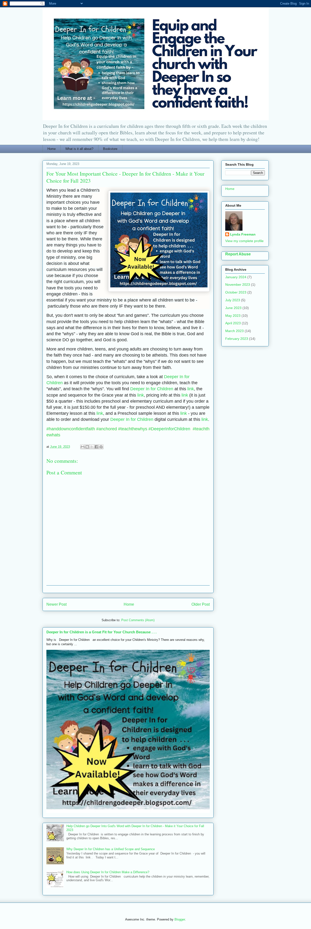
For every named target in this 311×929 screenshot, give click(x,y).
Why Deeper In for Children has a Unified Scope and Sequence (110, 849)
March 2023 (234, 331)
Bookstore (110, 149)
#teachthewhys (132, 428)
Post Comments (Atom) (138, 620)
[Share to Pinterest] (101, 446)
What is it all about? (79, 149)
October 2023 (235, 292)
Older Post (200, 604)
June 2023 (233, 308)
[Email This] (82, 446)
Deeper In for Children (151, 388)
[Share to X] (91, 446)
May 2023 (233, 316)
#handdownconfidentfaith (70, 428)
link (190, 388)
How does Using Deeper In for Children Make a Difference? (107, 872)
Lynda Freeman (243, 234)
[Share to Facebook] (96, 446)
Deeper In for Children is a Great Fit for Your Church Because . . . (101, 632)
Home (51, 149)
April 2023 (233, 323)
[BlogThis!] (87, 446)
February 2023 (236, 339)
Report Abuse (238, 254)
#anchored (106, 428)
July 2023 (232, 300)
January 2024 (235, 277)
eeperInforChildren (170, 428)
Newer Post (56, 604)
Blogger (179, 919)
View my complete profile (244, 241)
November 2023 (237, 284)
